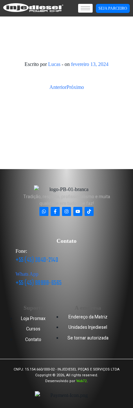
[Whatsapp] (43, 211)
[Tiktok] (89, 211)
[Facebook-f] (55, 211)
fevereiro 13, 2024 (89, 64)
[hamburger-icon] (85, 8)
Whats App (26, 274)
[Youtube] (77, 211)
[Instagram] (66, 211)
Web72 (81, 381)
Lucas (54, 64)
